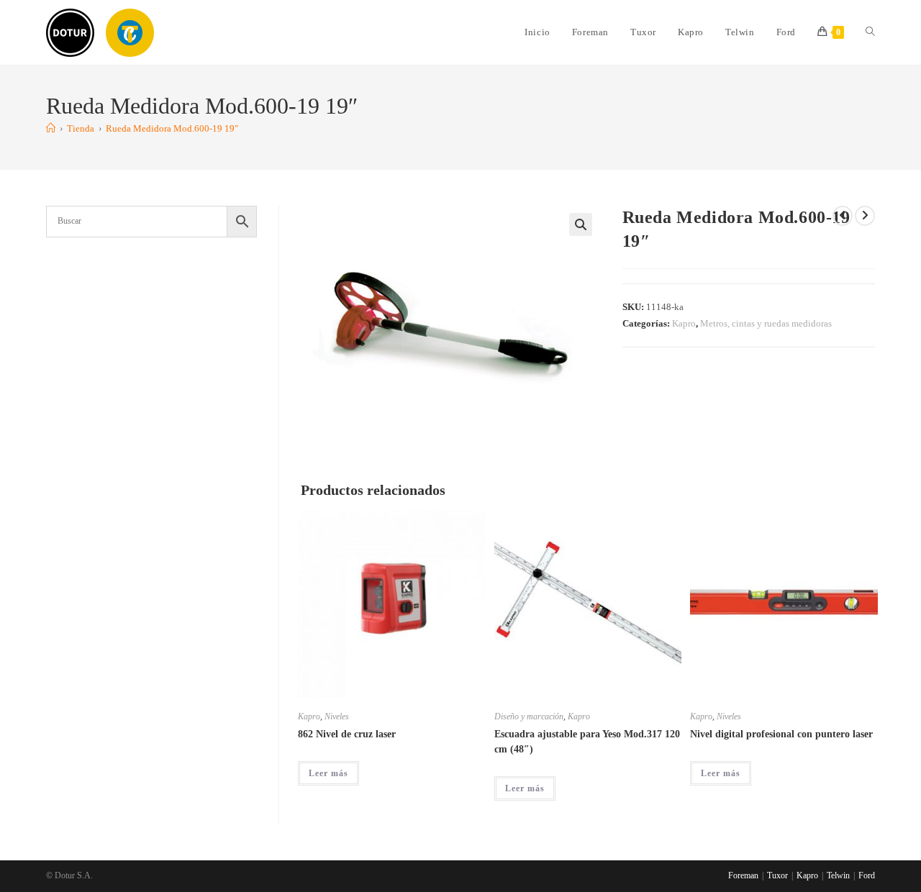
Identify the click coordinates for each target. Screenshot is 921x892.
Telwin (838, 875)
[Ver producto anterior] (842, 216)
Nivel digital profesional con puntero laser (781, 734)
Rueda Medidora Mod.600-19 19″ (172, 128)
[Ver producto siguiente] (865, 216)
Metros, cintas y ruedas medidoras (766, 323)
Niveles (337, 716)
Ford (866, 875)
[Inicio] (50, 128)
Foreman (743, 875)
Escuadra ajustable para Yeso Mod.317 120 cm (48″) (587, 742)
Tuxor (777, 875)
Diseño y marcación (528, 716)
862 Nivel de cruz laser (347, 734)
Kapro (684, 323)
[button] (580, 224)
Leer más (328, 773)
